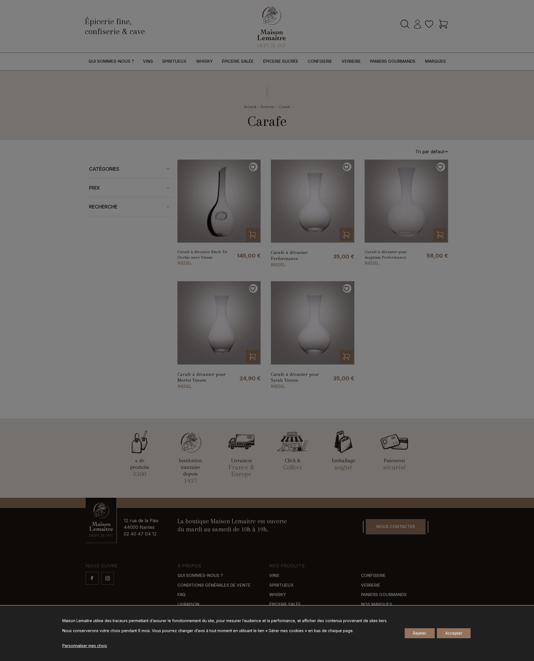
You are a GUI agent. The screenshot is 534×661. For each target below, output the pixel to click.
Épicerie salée (238, 61)
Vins (148, 61)
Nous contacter (395, 526)
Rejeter (419, 633)
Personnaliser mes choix (84, 645)
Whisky (204, 61)
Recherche (103, 207)
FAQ (181, 594)
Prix (94, 188)
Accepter (453, 633)
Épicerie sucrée (280, 61)
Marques (435, 61)
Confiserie (320, 61)
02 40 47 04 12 (140, 534)
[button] (252, 234)
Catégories (104, 169)
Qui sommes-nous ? (111, 61)
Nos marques (376, 604)
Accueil (250, 107)
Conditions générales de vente (214, 585)
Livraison (188, 604)
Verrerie (351, 61)
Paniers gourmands (393, 61)
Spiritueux (174, 61)
